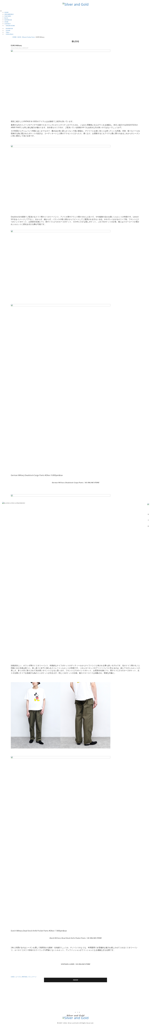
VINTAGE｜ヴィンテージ (29, 977)
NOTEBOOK (8, 20)
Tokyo (6, 32)
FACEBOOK (8, 28)
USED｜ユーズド (16, 977)
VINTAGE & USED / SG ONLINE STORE (75, 964)
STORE (6, 22)
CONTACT (7, 24)
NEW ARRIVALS (8, 14)
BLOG (6, 18)
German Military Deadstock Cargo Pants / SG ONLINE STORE (75, 482)
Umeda (7, 30)
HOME (6, 12)
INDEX (75, 980)
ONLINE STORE (9, 25)
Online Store (8, 34)
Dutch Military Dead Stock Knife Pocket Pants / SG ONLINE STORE (76, 938)
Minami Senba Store (28, 37)
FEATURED (7, 16)
